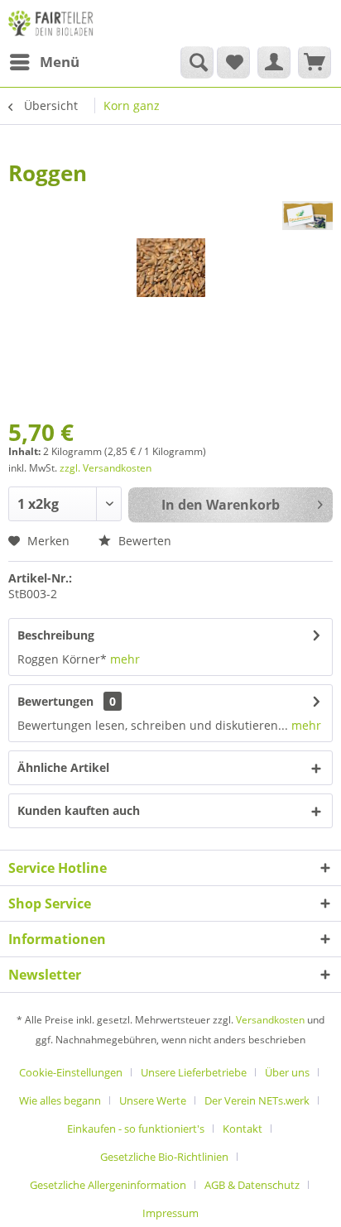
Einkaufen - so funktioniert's (135, 1128)
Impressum (170, 1212)
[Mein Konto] (274, 62)
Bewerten (143, 541)
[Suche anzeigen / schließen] (197, 62)
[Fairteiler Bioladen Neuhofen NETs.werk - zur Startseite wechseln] (51, 22)
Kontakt (242, 1128)
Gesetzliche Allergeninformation (108, 1184)
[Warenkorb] (314, 62)
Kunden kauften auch (78, 810)
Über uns (287, 1072)
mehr (125, 659)
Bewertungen (55, 701)
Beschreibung (55, 635)
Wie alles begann (60, 1100)
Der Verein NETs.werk (257, 1100)
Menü (59, 61)
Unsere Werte (152, 1100)
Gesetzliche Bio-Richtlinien (164, 1156)
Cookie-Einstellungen (70, 1072)
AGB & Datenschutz (252, 1184)
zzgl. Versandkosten (105, 468)
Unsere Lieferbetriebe (194, 1072)
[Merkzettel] (233, 62)
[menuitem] (44, 62)
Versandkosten (270, 1020)
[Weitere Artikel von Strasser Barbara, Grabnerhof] (307, 215)
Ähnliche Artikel (63, 767)
